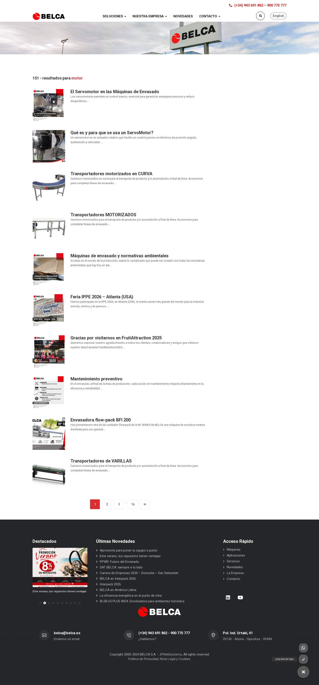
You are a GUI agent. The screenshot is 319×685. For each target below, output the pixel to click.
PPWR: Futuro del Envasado (82, 591)
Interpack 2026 (110, 584)
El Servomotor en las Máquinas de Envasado (115, 91)
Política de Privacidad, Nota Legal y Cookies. (159, 659)
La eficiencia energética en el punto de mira (131, 596)
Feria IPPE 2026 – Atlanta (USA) (102, 296)
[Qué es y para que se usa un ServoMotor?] (49, 146)
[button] (40, 603)
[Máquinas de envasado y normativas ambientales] (49, 269)
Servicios (233, 561)
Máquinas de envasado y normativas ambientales (120, 255)
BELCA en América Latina (118, 590)
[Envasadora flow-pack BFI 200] (49, 433)
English (278, 16)
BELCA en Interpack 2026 (118, 579)
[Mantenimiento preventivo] (49, 392)
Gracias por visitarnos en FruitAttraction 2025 (116, 337)
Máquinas (233, 549)
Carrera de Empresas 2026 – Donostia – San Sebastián (139, 573)
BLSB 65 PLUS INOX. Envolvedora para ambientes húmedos (142, 601)
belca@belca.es (67, 633)
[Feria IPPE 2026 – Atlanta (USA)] (49, 310)
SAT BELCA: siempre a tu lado (121, 567)
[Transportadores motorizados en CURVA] (49, 187)
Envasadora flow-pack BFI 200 (101, 420)
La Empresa (235, 573)
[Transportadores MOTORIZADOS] (49, 228)
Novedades (235, 567)
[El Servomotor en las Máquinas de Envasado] (49, 105)
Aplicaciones (236, 555)
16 (133, 504)
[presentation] (34, 603)
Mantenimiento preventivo (96, 378)
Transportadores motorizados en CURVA (111, 173)
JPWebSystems (170, 654)
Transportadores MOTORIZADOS (103, 214)
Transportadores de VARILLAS (101, 461)
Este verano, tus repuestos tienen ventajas (35, 591)
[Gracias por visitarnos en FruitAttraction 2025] (49, 351)
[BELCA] (49, 16)
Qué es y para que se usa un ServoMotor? (112, 132)
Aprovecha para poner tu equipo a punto (128, 550)
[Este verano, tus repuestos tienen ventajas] (35, 567)
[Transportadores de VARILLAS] (49, 474)
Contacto (233, 579)
